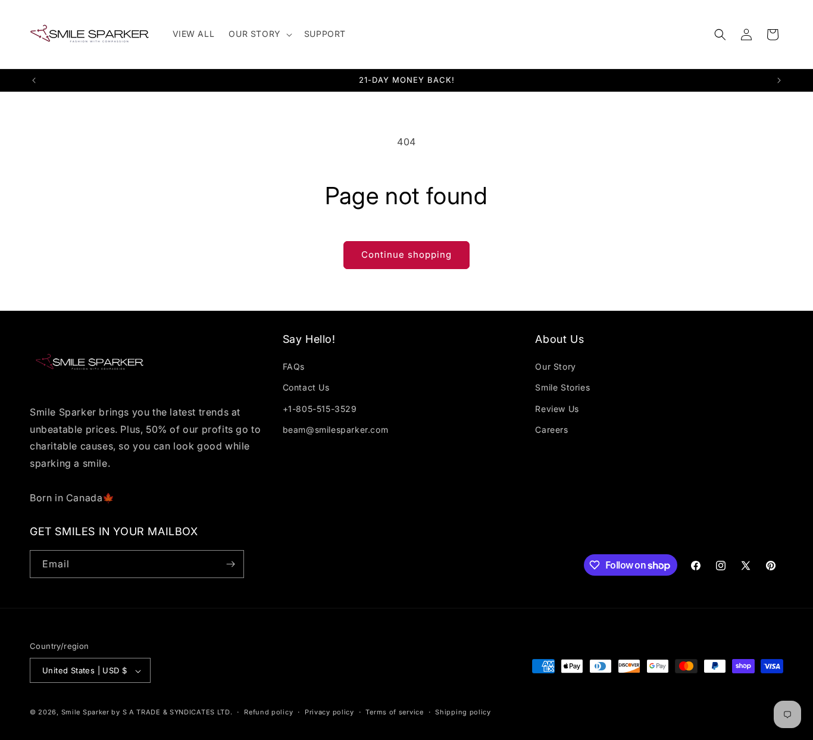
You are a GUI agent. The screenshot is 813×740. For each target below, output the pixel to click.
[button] (258, 33)
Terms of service (394, 712)
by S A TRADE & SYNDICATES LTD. (171, 712)
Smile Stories (562, 388)
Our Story (555, 366)
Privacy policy (329, 712)
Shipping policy (463, 712)
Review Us (557, 409)
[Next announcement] (779, 80)
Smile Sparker (85, 712)
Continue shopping (406, 254)
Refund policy (268, 712)
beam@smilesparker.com (336, 429)
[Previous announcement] (34, 80)
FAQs (294, 366)
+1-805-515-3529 (320, 409)
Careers (551, 429)
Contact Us (306, 388)
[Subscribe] (230, 564)
